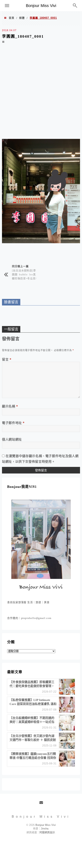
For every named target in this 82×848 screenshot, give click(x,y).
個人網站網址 (12, 439)
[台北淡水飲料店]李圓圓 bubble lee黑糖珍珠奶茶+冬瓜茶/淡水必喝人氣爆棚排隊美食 (24, 278)
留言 (7, 359)
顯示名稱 (10, 406)
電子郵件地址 (13, 423)
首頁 (11, 17)
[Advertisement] (41, 94)
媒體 (22, 17)
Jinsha (44, 828)
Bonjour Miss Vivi (41, 5)
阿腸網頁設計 (47, 832)
